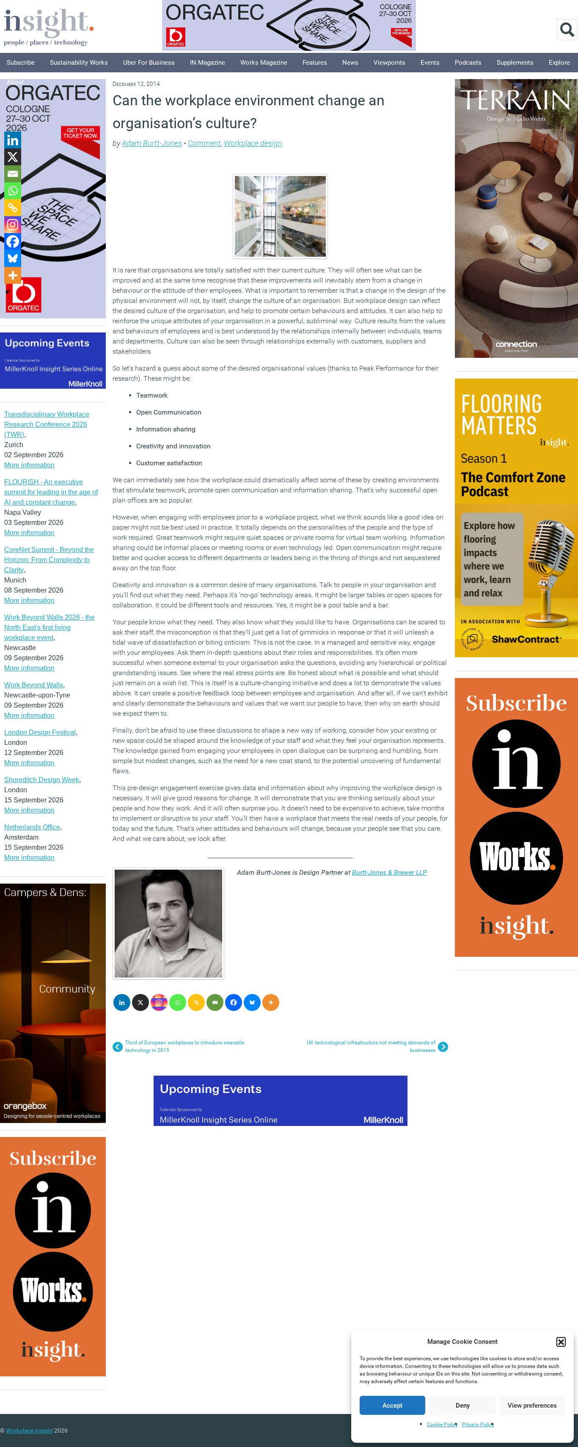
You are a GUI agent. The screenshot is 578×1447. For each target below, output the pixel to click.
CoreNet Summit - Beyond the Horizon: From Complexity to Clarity (49, 560)
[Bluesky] (252, 1002)
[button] (561, 1341)
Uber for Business (149, 62)
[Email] (214, 1002)
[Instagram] (159, 1002)
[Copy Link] (196, 1002)
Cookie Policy (442, 1425)
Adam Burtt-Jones (152, 143)
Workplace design (253, 143)
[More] (270, 1002)
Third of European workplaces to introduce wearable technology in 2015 (184, 1046)
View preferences (532, 1405)
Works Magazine (263, 62)
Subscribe (21, 62)
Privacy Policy (478, 1425)
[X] (140, 1002)
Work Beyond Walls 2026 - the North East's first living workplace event (49, 627)
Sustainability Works (79, 62)
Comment (204, 143)
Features (315, 62)
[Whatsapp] (177, 1002)
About (15, 82)
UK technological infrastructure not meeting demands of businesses (371, 1046)
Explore (559, 62)
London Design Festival (40, 732)
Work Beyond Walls (33, 685)
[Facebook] (233, 1002)
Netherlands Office (32, 827)
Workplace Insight (29, 1430)
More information (29, 465)
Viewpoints (389, 62)
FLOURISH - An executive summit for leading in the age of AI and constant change (51, 492)
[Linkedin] (121, 1002)
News (350, 62)
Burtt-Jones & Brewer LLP (389, 872)
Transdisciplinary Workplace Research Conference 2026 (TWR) (46, 424)
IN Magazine (207, 62)
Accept (392, 1405)
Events (430, 62)
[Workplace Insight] (48, 26)
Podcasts (468, 62)
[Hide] (7, 291)
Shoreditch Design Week (41, 779)
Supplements (515, 62)
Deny (463, 1405)
